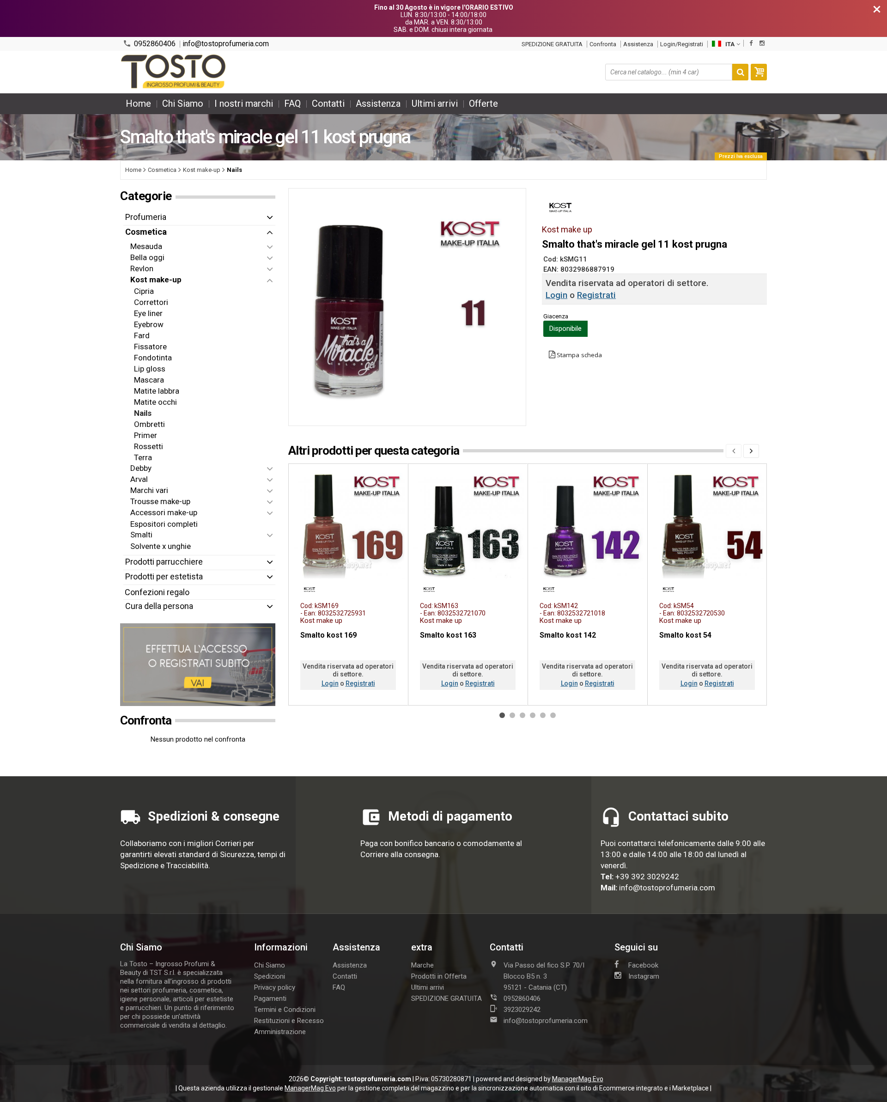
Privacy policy (274, 987)
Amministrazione (280, 1032)
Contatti (328, 103)
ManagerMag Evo (577, 1079)
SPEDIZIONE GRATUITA (552, 44)
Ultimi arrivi (435, 103)
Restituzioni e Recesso (289, 1021)
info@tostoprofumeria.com (225, 44)
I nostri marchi (243, 103)
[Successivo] (751, 451)
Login (556, 295)
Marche (422, 965)
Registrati (596, 295)
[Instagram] (762, 43)
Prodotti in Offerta (439, 976)
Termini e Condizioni (285, 1009)
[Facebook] (751, 43)
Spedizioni (269, 976)
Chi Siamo (182, 103)
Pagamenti (270, 998)
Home (138, 103)
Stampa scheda (579, 355)
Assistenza (638, 44)
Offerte (483, 103)
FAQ (292, 103)
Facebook (643, 965)
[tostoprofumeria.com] (174, 72)
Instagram (643, 976)
